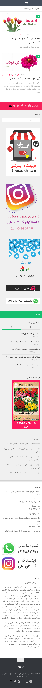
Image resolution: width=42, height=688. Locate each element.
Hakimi (35, 473)
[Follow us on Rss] (10, 105)
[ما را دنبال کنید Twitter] (14, 105)
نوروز (3, 74)
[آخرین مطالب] (11, 327)
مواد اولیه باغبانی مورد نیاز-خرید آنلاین (26, 349)
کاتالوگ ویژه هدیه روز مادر (30, 333)
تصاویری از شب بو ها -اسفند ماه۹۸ (27, 365)
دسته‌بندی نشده (7, 35)
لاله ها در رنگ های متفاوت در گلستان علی (24, 40)
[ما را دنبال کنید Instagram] (25, 105)
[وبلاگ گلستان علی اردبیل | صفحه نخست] (26, 3)
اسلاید (18, 74)
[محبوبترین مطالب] (30, 327)
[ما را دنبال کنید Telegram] (29, 105)
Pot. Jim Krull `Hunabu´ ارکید (19, 473)
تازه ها (16, 35)
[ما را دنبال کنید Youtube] (18, 105)
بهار (21, 35)
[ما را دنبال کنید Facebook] (22, 105)
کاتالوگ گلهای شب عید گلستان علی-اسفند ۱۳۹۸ (23, 357)
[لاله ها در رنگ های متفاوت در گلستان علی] (21, 22)
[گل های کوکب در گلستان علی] (21, 62)
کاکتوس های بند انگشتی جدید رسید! (17, 443)
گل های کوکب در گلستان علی (24, 79)
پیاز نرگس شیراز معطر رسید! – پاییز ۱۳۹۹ (25, 341)
